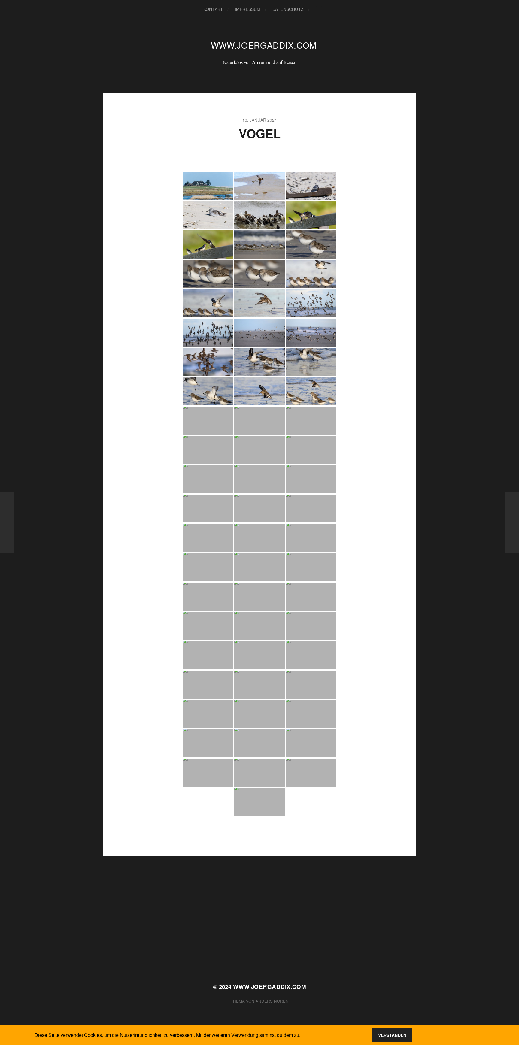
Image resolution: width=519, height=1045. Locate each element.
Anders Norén (272, 1001)
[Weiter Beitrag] (512, 522)
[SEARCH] (319, 9)
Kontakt (213, 9)
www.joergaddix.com (264, 45)
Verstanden (392, 1035)
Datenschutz (288, 9)
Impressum (247, 9)
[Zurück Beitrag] (7, 522)
